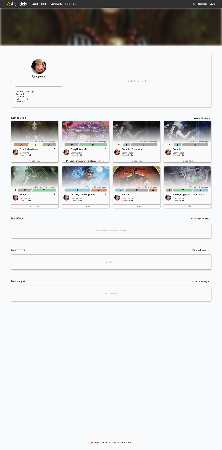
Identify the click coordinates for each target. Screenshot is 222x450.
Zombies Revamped (132, 149)
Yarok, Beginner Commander (188, 194)
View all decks (201, 118)
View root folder (199, 218)
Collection (70, 3)
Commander (25, 152)
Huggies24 (40, 76)
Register (202, 3)
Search (35, 3)
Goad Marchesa (29, 149)
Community (56, 3)
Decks (44, 3)
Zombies (177, 149)
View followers (199, 250)
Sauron (125, 194)
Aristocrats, (87, 160)
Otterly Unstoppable (83, 194)
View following (199, 281)
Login (212, 3)
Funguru (24, 194)
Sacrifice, (98, 160)
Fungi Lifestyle (79, 149)
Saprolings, (75, 160)
